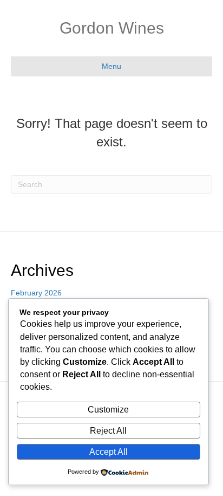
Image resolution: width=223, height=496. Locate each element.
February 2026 (36, 292)
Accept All (108, 451)
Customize (108, 409)
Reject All (108, 430)
